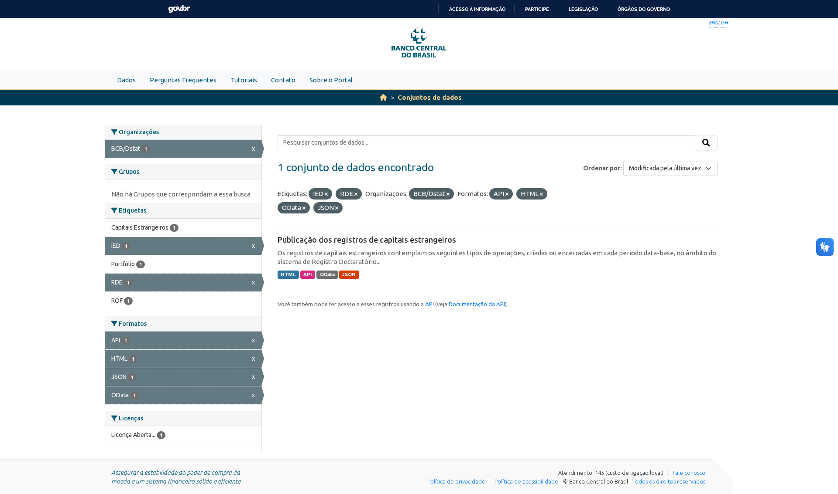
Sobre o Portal (331, 80)
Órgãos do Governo (644, 9)
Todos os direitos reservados (668, 481)
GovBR (179, 9)
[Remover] (326, 194)
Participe (537, 9)
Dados (126, 80)
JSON (349, 274)
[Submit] (706, 143)
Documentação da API (477, 304)
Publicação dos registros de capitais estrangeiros (367, 239)
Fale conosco (689, 473)
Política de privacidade (456, 481)
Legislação (583, 9)
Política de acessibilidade (526, 481)
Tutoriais (243, 80)
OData (327, 274)
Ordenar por (601, 168)
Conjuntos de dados (430, 97)
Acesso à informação (477, 9)
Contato (283, 80)
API (307, 274)
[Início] (383, 97)
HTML (288, 274)
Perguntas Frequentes (183, 80)
